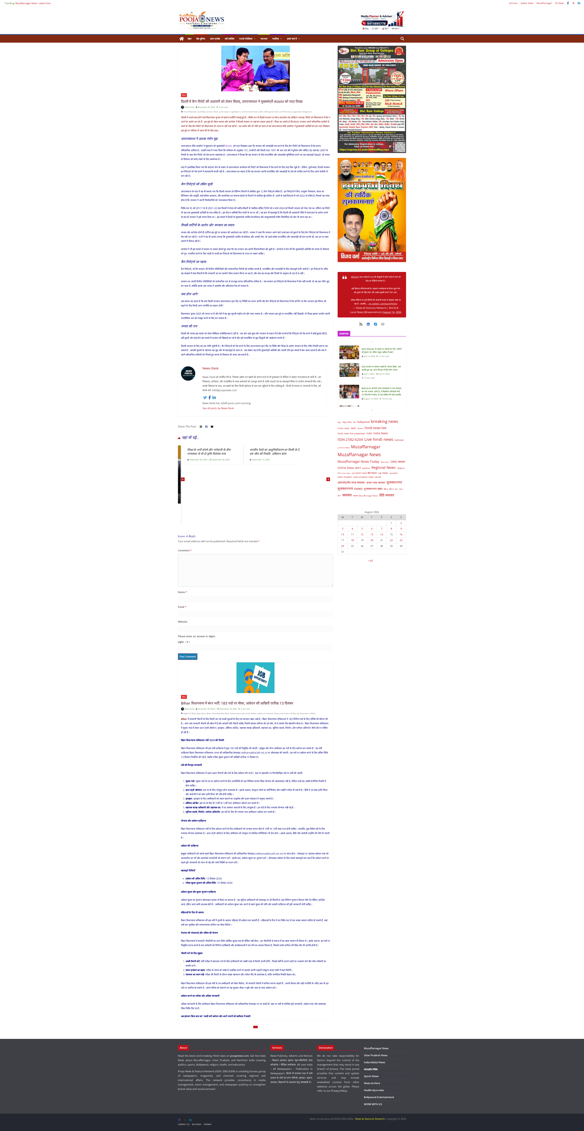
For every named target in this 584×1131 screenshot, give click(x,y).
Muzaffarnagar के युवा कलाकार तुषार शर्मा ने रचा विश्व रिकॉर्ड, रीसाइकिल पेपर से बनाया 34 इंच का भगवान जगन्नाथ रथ (381, 376)
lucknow (399, 439)
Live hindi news (378, 439)
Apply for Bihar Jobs (191, 713)
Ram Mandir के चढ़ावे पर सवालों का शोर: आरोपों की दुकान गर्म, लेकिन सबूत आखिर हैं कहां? (381, 395)
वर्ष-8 (400, 489)
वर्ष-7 (396, 489)
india (369, 433)
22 (391, 540)
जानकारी (304, 1082)
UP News (559, 3)
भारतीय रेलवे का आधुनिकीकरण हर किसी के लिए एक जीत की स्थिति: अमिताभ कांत (268, 452)
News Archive (372, 1083)
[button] (254, 38)
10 (342, 534)
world (378, 477)
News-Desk (189, 107)
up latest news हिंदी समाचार (364, 473)
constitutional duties (249, 111)
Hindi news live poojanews (351, 433)
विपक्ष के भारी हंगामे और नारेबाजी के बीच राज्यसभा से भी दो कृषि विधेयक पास (201, 452)
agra (339, 422)
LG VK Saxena (286, 111)
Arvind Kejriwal (189, 111)
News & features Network (370, 1118)
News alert (385, 462)
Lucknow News (344, 447)
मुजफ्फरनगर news (350, 488)
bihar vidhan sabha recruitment (259, 713)
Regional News (384, 467)
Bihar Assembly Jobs (215, 713)
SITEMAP (207, 1124)
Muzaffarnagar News (359, 454)
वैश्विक (184, 95)
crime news (343, 428)
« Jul (370, 560)
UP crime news (344, 473)
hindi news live (375, 428)
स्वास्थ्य (264, 38)
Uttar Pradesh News (376, 1055)
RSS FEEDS (196, 1124)
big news (347, 422)
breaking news (384, 421)
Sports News (371, 1076)
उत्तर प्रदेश (215, 38)
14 (381, 534)
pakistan (366, 468)
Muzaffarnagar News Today (358, 461)
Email (182, 607)
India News (381, 433)
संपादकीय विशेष (371, 1069)
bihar (203, 713)
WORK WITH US (373, 1104)
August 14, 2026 (392, 312)
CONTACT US (183, 1124)
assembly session (204, 111)
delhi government (271, 111)
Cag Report (235, 111)
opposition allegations (302, 111)
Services (513, 3)
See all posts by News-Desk (218, 408)
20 (371, 540)
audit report (224, 111)
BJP (354, 422)
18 (352, 540)
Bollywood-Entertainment (379, 1097)
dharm (360, 428)
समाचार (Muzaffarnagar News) (365, 495)
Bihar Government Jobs (235, 713)
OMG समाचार (398, 461)
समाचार (347, 494)
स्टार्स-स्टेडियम (245, 38)
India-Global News (374, 1062)
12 (362, 534)
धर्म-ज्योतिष (230, 38)
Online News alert (349, 468)
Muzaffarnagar (544, 3)
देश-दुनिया (200, 38)
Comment (184, 550)
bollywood (363, 422)
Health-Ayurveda (374, 1090)
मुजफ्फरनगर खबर (373, 489)
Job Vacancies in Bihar (306, 713)
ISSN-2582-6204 (350, 439)
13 (371, 534)
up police (393, 473)
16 (401, 534)
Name (182, 592)
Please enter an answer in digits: (197, 636)
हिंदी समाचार (387, 495)
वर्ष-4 (386, 489)
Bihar (184, 719)
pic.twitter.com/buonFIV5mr (383, 303)
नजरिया (275, 38)
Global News (527, 3)
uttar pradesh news (363, 477)
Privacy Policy (339, 1090)
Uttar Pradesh (345, 477)
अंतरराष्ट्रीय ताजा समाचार (351, 482)
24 (342, 546)
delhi (261, 111)
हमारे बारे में (292, 38)
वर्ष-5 (391, 489)
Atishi (215, 111)
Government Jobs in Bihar (285, 713)
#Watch (355, 276)
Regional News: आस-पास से (28, 3)
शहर (189, 38)
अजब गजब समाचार (375, 482)
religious (401, 468)
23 (401, 540)
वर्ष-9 (339, 496)
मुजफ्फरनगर (394, 482)
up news (383, 473)
